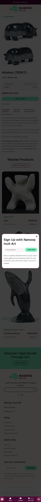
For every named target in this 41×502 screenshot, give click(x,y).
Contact (20, 500)
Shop (10, 500)
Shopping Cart (31, 499)
